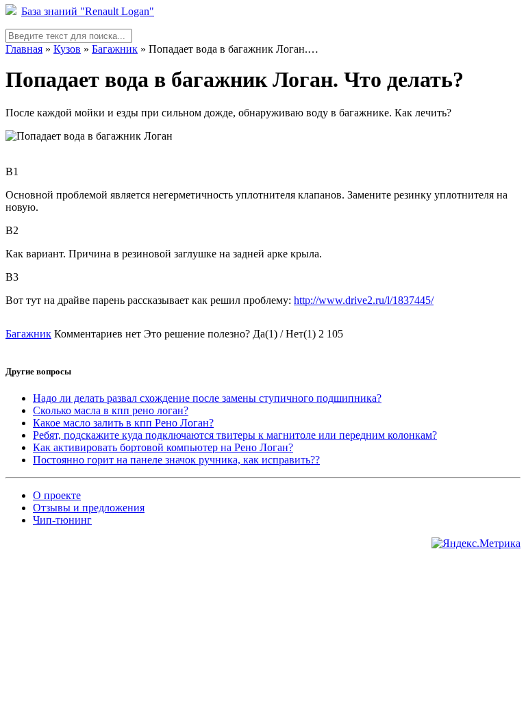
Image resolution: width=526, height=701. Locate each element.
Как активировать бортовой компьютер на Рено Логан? (163, 447)
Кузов (67, 49)
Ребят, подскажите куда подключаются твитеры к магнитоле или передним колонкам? (235, 435)
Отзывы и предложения (89, 507)
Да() (265, 334)
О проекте (57, 495)
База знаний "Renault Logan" (87, 11)
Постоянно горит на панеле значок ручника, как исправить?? (176, 460)
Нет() (301, 334)
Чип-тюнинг (62, 520)
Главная (23, 49)
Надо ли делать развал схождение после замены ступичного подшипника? (207, 398)
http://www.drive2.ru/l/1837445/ (364, 300)
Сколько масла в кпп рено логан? (110, 410)
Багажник (115, 49)
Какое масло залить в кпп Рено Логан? (123, 423)
